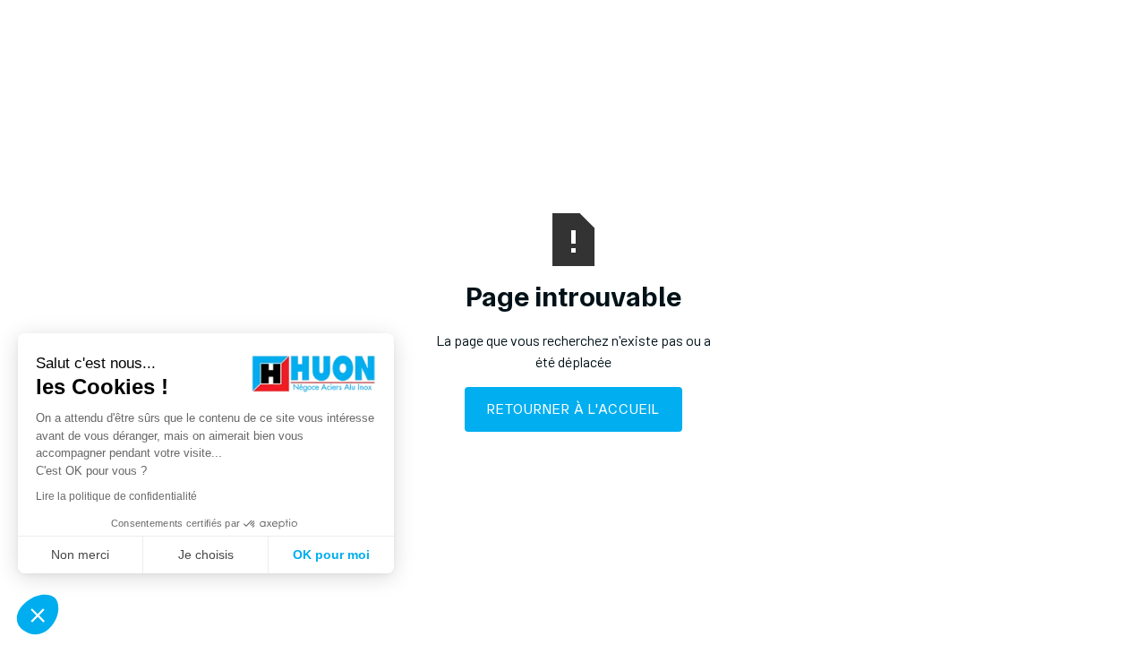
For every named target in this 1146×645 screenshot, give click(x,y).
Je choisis (206, 554)
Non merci (80, 554)
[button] (37, 614)
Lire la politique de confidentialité (116, 496)
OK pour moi (331, 554)
